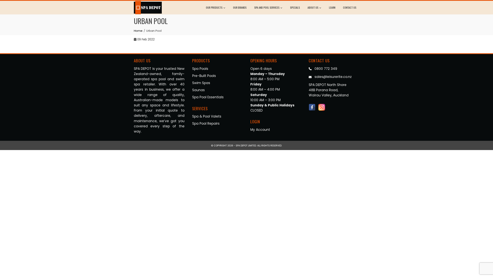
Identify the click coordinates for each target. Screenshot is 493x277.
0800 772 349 (325, 68)
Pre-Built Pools (204, 75)
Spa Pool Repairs (206, 123)
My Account (260, 129)
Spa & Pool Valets (206, 116)
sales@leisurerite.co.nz (333, 76)
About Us (313, 7)
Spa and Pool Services (266, 7)
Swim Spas (201, 83)
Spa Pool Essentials (208, 97)
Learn (332, 7)
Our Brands (239, 7)
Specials (295, 7)
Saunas (198, 90)
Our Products (214, 7)
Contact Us (349, 7)
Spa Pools (200, 68)
